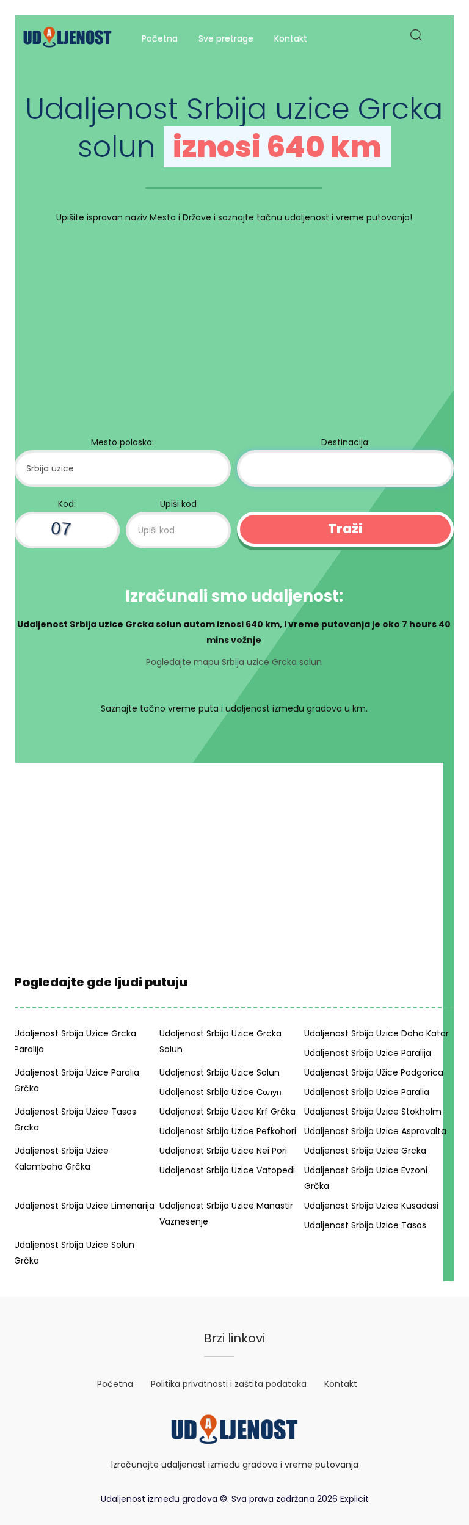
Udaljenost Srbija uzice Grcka (365, 1151)
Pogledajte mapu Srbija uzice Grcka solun (234, 662)
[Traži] (415, 39)
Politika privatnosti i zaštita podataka (229, 1384)
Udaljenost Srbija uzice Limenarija (84, 1205)
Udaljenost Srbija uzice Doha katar (376, 1033)
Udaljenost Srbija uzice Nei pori (223, 1151)
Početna (160, 38)
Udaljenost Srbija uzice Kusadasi (371, 1205)
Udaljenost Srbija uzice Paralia (366, 1092)
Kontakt (290, 38)
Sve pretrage (225, 38)
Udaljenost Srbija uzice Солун (220, 1092)
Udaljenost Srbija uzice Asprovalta (375, 1131)
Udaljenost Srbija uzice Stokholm (373, 1111)
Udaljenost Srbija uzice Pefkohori (227, 1131)
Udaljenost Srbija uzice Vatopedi (227, 1170)
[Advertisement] (234, 332)
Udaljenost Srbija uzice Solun (219, 1072)
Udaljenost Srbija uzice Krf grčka (227, 1111)
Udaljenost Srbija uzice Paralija (367, 1053)
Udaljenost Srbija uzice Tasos (365, 1225)
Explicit (354, 1499)
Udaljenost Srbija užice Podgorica (373, 1072)
